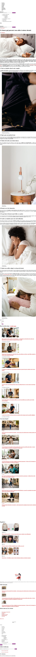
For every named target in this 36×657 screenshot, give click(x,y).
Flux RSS (3, 616)
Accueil (3, 2)
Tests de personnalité (7, 21)
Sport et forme (5, 459)
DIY (2, 10)
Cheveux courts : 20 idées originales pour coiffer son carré (13, 545)
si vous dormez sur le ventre (7, 274)
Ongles (6, 17)
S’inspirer (4, 19)
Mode (3, 7)
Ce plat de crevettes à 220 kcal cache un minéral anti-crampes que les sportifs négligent (18, 415)
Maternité (4, 9)
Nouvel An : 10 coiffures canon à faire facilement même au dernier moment (16, 557)
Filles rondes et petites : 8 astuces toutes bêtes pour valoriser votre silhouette (16, 534)
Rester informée (6, 14)
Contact (3, 613)
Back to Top (2, 618)
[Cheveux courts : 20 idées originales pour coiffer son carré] (19, 539)
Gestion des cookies (5, 614)
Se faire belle (5, 15)
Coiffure (3, 8)
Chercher (14, 12)
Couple (3, 4)
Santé (3, 5)
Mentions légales (4, 615)
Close (1, 644)
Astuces (3, 3)
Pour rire (4, 20)
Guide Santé (13, 326)
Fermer (1, 624)
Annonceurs (3, 612)
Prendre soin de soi (6, 18)
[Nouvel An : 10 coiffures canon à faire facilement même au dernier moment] (19, 551)
